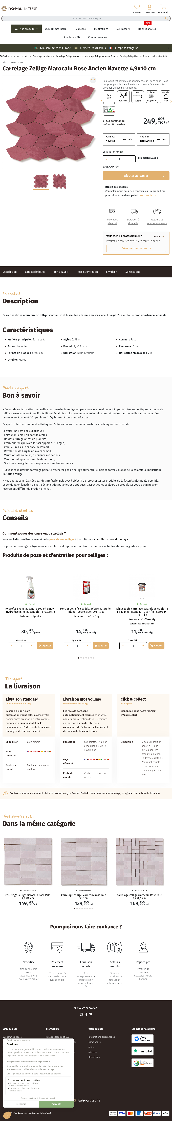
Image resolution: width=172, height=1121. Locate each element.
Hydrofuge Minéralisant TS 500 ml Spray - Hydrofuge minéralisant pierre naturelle (30, 610)
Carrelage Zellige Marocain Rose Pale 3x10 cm (83, 897)
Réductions (94, 1057)
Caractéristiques (35, 271)
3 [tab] (83, 658)
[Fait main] (123, 96)
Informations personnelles (102, 1037)
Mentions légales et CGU (57, 1037)
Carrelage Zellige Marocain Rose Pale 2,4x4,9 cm (139, 897)
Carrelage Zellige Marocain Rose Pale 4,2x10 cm (27, 897)
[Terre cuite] (109, 96)
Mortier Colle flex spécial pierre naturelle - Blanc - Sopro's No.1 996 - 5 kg (86, 610)
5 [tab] (88, 658)
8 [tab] (92, 908)
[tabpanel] (30, 612)
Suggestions (132, 271)
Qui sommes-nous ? (12, 1037)
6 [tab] (91, 658)
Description (10, 271)
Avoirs (91, 1047)
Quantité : (21, 640)
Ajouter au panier (136, 176)
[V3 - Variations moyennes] (152, 96)
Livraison (111, 271)
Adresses (93, 1052)
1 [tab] (78, 658)
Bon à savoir (60, 271)
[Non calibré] (137, 96)
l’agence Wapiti (45, 1113)
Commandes (95, 1042)
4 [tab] (86, 658)
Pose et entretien (87, 271)
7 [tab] (93, 658)
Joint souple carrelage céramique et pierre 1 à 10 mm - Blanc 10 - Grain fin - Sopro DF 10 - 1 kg (142, 611)
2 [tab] (81, 658)
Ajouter (45, 645)
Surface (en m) (111, 151)
